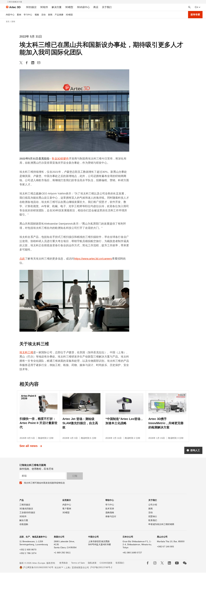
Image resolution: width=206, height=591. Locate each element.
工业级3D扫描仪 (27, 512)
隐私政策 (92, 563)
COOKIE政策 (106, 563)
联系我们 (152, 520)
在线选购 (23, 524)
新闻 (50, 14)
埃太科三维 (26, 352)
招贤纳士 (152, 516)
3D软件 (23, 516)
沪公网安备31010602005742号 (38, 567)
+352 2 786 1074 (27, 553)
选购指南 (109, 512)
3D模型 (69, 14)
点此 (22, 258)
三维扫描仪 (24, 504)
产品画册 (59, 14)
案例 (19, 14)
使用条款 (63, 563)
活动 (43, 14)
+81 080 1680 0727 (132, 552)
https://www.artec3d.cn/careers (93, 258)
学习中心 (28, 14)
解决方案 (23, 520)
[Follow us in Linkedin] (169, 562)
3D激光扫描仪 (26, 508)
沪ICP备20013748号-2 (101, 567)
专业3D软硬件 (60, 158)
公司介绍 (152, 504)
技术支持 (109, 508)
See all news (28, 446)
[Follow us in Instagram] (154, 562)
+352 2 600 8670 (27, 549)
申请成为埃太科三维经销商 (161, 524)
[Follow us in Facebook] (147, 562)
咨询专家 (195, 14)
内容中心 (10, 14)
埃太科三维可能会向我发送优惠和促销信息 (44, 483)
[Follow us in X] (162, 562)
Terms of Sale (78, 563)
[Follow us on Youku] (177, 562)
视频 (37, 14)
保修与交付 (110, 516)
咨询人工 (195, 450)
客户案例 (66, 508)
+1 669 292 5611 (62, 552)
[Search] (189, 7)
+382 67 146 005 (165, 546)
